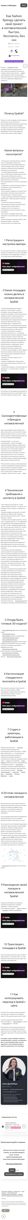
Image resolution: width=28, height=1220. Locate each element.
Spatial (23, 73)
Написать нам (17, 1191)
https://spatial (17, 1021)
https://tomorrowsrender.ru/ (10, 1097)
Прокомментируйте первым (13, 1142)
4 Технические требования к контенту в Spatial (14, 494)
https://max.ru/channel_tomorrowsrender (13, 1100)
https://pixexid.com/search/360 (11, 654)
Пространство (19, 601)
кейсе (3, 837)
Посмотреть (5, 865)
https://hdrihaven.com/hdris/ (10, 653)
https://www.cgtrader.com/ (9, 649)
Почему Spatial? (14, 113)
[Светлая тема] (3, 1210)
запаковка (5, 910)
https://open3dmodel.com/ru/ (10, 638)
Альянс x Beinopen (8, 5)
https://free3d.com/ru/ (8, 634)
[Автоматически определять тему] (5, 1210)
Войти (24, 5)
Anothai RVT (9, 774)
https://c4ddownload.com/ (9, 639)
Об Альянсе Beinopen (14, 1164)
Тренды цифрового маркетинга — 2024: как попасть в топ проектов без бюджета (13, 1125)
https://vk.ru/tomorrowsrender (11, 1101)
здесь (24, 395)
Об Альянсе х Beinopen (7, 1191)
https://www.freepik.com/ (14, 656)
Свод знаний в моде (12, 1192)
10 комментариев (9, 1130)
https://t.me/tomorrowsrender (11, 1098)
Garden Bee (15, 772)
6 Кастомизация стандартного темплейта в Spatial (14, 677)
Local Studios (19, 764)
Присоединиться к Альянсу (14, 1174)
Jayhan (11, 776)
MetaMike (19, 770)
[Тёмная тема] (8, 1210)
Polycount (20, 747)
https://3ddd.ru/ (6, 636)
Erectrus (8, 760)
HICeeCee (17, 774)
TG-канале (10, 67)
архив (18, 908)
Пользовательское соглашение (9, 1194)
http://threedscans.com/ (9, 641)
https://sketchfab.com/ (8, 630)
